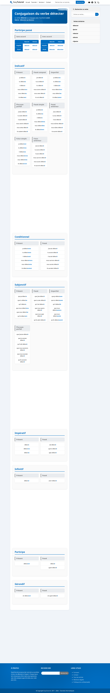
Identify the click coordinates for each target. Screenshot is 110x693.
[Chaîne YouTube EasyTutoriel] (89, 2)
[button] (98, 2)
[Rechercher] (97, 14)
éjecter (75, 29)
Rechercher (80, 2)
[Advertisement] (40, 205)
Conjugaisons (63, 9)
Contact (76, 675)
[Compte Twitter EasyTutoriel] (95, 2)
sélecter (75, 37)
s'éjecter (75, 41)
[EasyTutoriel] (17, 2)
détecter (27, 20)
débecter (75, 25)
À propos (76, 672)
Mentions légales (79, 680)
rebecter (75, 33)
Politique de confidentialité (82, 682)
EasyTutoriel (47, 691)
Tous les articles (78, 677)
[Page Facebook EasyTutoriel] (92, 2)
